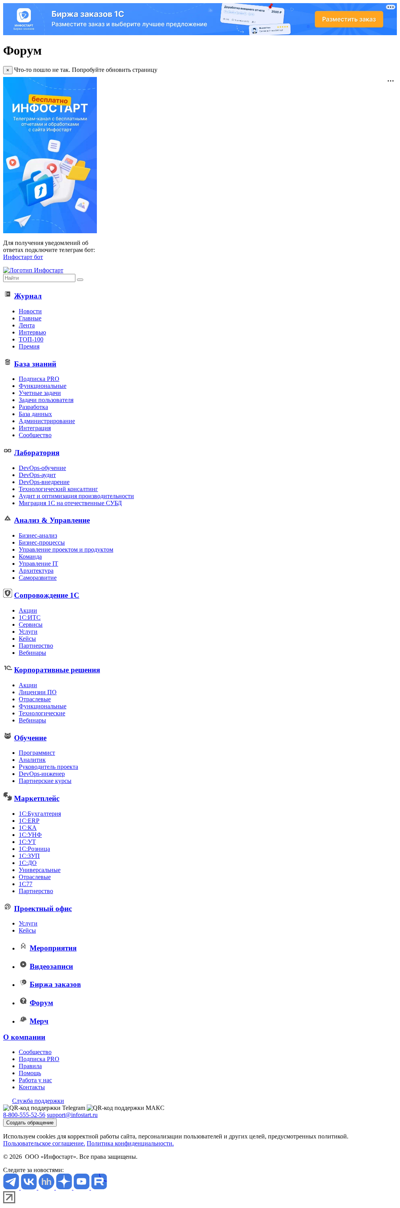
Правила (30, 1066)
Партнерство (36, 645)
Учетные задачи (40, 393)
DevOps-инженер (42, 773)
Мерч (39, 1021)
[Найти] (80, 280)
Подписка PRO (39, 378)
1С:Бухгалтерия (40, 813)
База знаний (35, 364)
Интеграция (35, 428)
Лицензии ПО (38, 692)
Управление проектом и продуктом (66, 549)
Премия (29, 346)
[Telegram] (12, 1187)
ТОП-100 (31, 339)
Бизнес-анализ (38, 535)
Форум (41, 1003)
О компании (24, 1037)
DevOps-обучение (42, 468)
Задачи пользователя (46, 400)
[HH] (47, 1187)
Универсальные (40, 870)
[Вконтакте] (29, 1187)
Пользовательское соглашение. (44, 1143)
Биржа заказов (55, 984)
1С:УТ (27, 841)
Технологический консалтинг (58, 489)
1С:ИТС (30, 617)
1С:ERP (29, 820)
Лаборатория (36, 453)
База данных (35, 414)
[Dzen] (64, 1187)
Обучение (30, 738)
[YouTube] (82, 1187)
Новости (30, 311)
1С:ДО (28, 863)
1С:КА (28, 827)
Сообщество (35, 435)
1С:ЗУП (29, 855)
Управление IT (38, 563)
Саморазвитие (38, 577)
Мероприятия (53, 948)
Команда (30, 556)
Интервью (32, 332)
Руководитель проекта (48, 766)
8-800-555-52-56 (24, 1115)
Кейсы (27, 638)
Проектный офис (43, 908)
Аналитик (32, 759)
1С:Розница (34, 848)
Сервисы (31, 624)
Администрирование (47, 421)
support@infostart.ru (72, 1115)
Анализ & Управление (52, 520)
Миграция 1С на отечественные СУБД (70, 503)
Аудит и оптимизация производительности (76, 496)
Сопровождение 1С (46, 595)
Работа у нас (35, 1080)
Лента (27, 325)
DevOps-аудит (37, 475)
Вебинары (32, 652)
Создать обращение (30, 1123)
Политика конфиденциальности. (130, 1143)
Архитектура (36, 570)
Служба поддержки (38, 1100)
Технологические (42, 713)
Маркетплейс (36, 798)
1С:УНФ (30, 834)
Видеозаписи (51, 966)
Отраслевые (35, 699)
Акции (28, 610)
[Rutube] (99, 1187)
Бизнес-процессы (42, 542)
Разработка (33, 407)
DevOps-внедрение (44, 482)
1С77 (25, 884)
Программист (37, 752)
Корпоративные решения (57, 670)
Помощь (30, 1073)
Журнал (28, 296)
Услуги (28, 631)
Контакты (32, 1087)
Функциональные (42, 385)
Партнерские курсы (45, 780)
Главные (30, 318)
